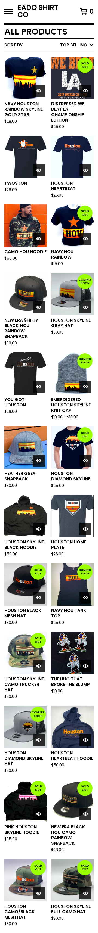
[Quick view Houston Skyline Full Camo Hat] (85, 893)
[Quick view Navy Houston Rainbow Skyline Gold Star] (39, 91)
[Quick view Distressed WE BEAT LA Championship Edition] (85, 91)
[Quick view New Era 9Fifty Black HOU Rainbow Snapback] (39, 307)
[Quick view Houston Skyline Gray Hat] (85, 307)
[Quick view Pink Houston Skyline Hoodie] (39, 814)
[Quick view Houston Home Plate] (85, 529)
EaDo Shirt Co (37, 11)
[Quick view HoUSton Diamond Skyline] (85, 461)
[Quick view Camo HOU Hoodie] (39, 239)
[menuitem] (49, 45)
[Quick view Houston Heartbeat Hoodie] (85, 740)
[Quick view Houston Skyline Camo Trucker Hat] (39, 666)
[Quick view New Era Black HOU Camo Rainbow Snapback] (85, 814)
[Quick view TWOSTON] (39, 170)
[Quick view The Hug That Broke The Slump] (85, 666)
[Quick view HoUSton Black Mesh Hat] (39, 598)
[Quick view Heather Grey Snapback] (39, 461)
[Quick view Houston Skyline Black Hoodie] (39, 529)
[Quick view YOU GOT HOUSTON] (39, 387)
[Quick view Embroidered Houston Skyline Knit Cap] (85, 387)
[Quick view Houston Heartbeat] (85, 170)
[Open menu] (8, 11)
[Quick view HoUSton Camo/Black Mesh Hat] (39, 893)
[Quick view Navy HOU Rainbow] (85, 239)
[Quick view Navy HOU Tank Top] (85, 598)
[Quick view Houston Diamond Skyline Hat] (39, 740)
